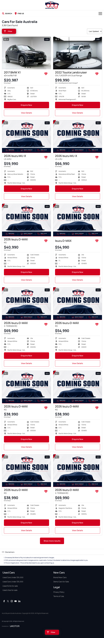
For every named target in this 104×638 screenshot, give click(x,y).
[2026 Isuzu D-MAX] (26, 220)
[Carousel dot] (22, 67)
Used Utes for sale (10, 590)
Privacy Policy (58, 592)
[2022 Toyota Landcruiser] (77, 53)
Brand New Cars (59, 577)
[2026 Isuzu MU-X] (26, 136)
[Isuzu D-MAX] (77, 220)
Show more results (52, 541)
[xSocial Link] (8, 601)
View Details (26, 112)
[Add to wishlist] (46, 74)
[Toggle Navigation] (100, 13)
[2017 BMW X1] (26, 53)
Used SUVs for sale (10, 586)
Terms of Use (58, 596)
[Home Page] (52, 5)
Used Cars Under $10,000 (13, 577)
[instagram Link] (11, 601)
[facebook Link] (4, 601)
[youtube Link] (15, 601)
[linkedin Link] (19, 601)
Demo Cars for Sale (61, 581)
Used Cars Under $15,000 (13, 581)
